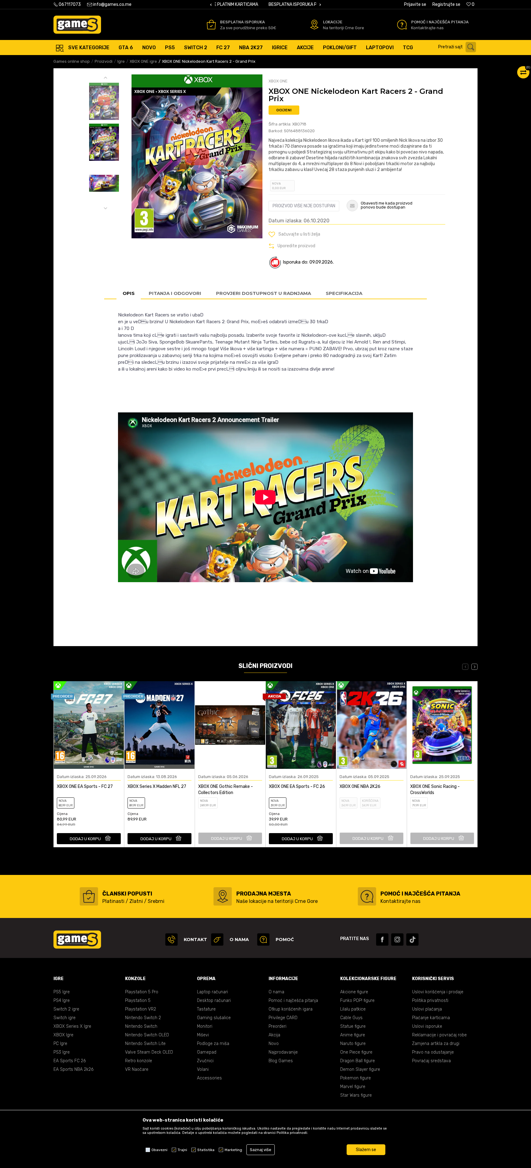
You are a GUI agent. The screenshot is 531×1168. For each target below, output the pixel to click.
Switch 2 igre (66, 1009)
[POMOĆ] (263, 939)
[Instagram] (397, 939)
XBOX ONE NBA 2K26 (360, 786)
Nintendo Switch (141, 1026)
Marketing (233, 1150)
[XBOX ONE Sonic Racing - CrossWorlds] (442, 725)
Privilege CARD (283, 1017)
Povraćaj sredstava (431, 1060)
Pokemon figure (355, 1078)
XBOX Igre (63, 1035)
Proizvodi (103, 61)
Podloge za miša (213, 1043)
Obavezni (159, 1150)
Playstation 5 (138, 1000)
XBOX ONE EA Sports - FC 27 (85, 786)
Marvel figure (352, 1086)
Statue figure (353, 1026)
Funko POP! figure (357, 1000)
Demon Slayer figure (360, 1069)
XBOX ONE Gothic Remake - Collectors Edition (225, 789)
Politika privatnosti (430, 1000)
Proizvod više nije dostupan (304, 206)
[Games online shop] (77, 24)
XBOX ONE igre (143, 61)
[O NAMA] (217, 939)
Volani (203, 1069)
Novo (274, 1043)
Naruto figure (353, 1043)
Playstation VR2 (140, 1009)
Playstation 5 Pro (141, 992)
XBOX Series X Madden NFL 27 (157, 786)
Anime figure (352, 1035)
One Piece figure (356, 1052)
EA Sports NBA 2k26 (73, 1069)
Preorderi (277, 1026)
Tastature (206, 1009)
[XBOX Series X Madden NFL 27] (159, 725)
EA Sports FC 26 (69, 1060)
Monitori (204, 1026)
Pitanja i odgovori (175, 293)
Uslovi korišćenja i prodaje (437, 992)
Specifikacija (344, 293)
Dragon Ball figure (357, 1060)
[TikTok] (412, 939)
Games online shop (71, 61)
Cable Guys (351, 1017)
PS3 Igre (61, 1052)
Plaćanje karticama (431, 1017)
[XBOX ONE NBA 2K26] (371, 725)
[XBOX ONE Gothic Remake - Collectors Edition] (230, 725)
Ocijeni (284, 110)
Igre (121, 61)
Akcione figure (354, 992)
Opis (129, 293)
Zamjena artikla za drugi (435, 1043)
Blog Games (281, 1060)
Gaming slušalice (214, 1017)
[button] (459, 47)
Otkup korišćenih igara (291, 1009)
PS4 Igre (61, 1000)
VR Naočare (136, 1069)
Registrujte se (446, 4)
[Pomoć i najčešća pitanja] (402, 25)
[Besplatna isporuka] (211, 25)
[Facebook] (382, 939)
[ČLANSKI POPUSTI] (89, 896)
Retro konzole (138, 1060)
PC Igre (60, 1043)
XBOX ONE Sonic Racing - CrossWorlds (435, 789)
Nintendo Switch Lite (145, 1043)
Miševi (203, 1035)
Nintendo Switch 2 (143, 1017)
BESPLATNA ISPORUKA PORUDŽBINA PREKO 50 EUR (265, 4)
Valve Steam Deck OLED (149, 1052)
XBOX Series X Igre (72, 1026)
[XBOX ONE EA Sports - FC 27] (89, 725)
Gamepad (206, 1052)
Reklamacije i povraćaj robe (439, 1035)
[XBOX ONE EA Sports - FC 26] (301, 725)
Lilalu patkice (353, 1009)
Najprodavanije (283, 1052)
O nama (276, 992)
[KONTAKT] (171, 939)
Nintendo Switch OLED (147, 1035)
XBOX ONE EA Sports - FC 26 (297, 786)
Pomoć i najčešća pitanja (293, 1000)
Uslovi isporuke (427, 1026)
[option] (265, 4)
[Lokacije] (314, 25)
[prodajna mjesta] (222, 896)
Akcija (274, 1035)
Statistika (205, 1150)
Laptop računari (212, 992)
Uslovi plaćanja (427, 1009)
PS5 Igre (61, 992)
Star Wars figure (356, 1095)
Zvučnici (205, 1060)
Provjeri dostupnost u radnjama (263, 293)
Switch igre (64, 1017)
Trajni (182, 1150)
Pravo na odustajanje (433, 1052)
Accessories (209, 1078)
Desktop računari (214, 1000)
